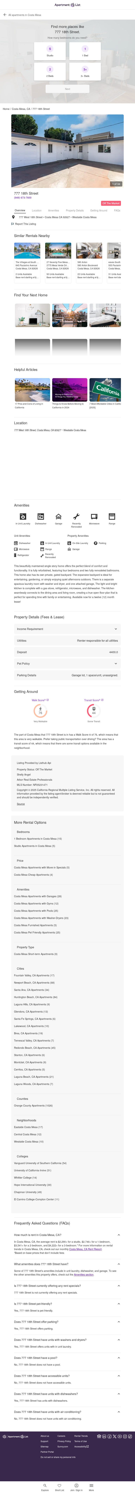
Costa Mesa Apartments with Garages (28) (38, 896)
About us (45, 1435)
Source (21, 804)
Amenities (53, 210)
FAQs (117, 210)
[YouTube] (120, 1436)
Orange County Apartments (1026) (33, 1105)
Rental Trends (81, 1435)
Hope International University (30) (33, 1185)
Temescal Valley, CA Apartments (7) (34, 1040)
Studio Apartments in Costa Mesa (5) (34, 846)
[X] (114, 1436)
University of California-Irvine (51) (32, 1170)
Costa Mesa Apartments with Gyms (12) (36, 903)
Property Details (75, 210)
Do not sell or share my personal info (58, 1457)
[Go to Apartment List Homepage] (67, 5)
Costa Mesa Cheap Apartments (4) (33, 874)
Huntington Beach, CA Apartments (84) (35, 997)
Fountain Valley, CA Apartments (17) (34, 975)
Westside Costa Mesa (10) (29, 1141)
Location (36, 210)
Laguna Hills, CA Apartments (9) (32, 1004)
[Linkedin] (104, 1436)
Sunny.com (62, 1446)
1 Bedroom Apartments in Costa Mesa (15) (38, 838)
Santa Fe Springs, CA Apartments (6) (35, 1018)
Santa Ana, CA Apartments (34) (31, 990)
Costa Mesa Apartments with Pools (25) (36, 910)
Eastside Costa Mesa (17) (28, 1127)
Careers (61, 1435)
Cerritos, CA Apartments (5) (29, 1069)
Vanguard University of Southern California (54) (40, 1163)
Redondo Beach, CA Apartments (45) (35, 1047)
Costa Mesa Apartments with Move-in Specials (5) (42, 867)
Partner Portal (47, 1451)
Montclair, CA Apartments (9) (30, 1062)
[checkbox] (50, 51)
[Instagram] (125, 1436)
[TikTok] (130, 1436)
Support (44, 1441)
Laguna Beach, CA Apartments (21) (34, 1076)
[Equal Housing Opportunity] (99, 1436)
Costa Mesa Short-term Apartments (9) (35, 954)
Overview (20, 210)
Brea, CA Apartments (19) (28, 1033)
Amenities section (84, 1274)
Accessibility (80, 1446)
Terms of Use (80, 1441)
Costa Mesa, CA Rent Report (85, 1249)
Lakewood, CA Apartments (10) (31, 1026)
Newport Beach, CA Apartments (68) (34, 982)
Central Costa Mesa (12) (27, 1134)
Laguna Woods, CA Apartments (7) (33, 1084)
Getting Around (98, 210)
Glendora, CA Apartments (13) (31, 1011)
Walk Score (39, 700)
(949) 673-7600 (22, 197)
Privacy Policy (64, 1441)
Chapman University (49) (28, 1192)
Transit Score (92, 700)
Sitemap (45, 1446)
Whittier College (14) (25, 1177)
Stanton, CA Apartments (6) (29, 1055)
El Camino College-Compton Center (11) (36, 1199)
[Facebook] (109, 1436)
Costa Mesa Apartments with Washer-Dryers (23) (41, 918)
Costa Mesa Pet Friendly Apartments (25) (37, 932)
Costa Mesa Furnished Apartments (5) (35, 925)
